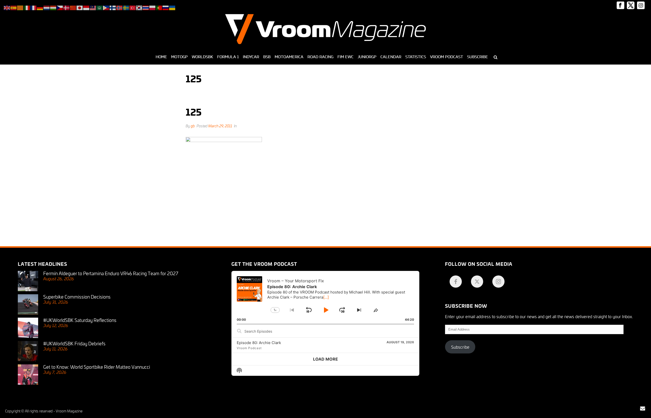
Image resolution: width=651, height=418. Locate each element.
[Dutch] (46, 7)
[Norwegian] (119, 7)
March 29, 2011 (220, 125)
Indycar (251, 56)
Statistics (415, 56)
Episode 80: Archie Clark (259, 342)
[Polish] (152, 7)
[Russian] (165, 7)
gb (193, 125)
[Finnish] (113, 7)
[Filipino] (106, 7)
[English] (7, 7)
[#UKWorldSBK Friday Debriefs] (28, 351)
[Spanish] (13, 7)
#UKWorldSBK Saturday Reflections (79, 320)
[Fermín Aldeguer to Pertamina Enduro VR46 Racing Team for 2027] (28, 281)
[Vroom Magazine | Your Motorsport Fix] (325, 29)
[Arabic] (99, 7)
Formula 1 (228, 56)
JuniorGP (367, 56)
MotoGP (179, 56)
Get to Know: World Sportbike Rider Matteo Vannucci (96, 366)
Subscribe (477, 56)
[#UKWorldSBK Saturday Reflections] (28, 328)
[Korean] (139, 7)
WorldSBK (202, 56)
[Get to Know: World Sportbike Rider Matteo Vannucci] (28, 374)
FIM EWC (345, 56)
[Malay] (93, 7)
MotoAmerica (289, 56)
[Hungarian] (53, 7)
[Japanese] (80, 7)
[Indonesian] (86, 7)
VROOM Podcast (446, 56)
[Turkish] (132, 7)
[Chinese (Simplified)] (73, 7)
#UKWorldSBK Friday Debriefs (74, 343)
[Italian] (27, 7)
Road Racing (320, 56)
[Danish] (66, 7)
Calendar (390, 56)
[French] (33, 7)
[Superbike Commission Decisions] (28, 304)
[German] (40, 7)
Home (161, 56)
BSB (267, 56)
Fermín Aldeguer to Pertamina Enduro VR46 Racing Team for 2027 (110, 273)
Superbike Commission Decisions (77, 296)
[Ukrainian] (172, 7)
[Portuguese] (159, 7)
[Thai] (146, 7)
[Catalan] (20, 7)
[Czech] (60, 7)
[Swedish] (126, 7)
